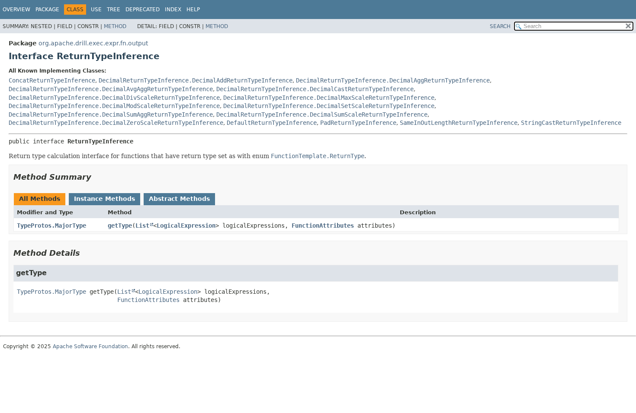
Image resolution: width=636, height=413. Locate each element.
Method (115, 26)
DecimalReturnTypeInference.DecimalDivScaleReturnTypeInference (114, 97)
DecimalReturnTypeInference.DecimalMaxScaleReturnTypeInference (328, 97)
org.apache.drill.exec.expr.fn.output (93, 43)
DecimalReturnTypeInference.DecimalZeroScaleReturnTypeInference (116, 122)
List (142, 225)
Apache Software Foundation (90, 346)
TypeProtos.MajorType (51, 225)
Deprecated (142, 9)
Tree (113, 9)
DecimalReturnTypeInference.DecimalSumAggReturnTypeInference (111, 114)
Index (173, 9)
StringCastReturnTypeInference (571, 122)
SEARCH (500, 26)
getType (120, 225)
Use (96, 9)
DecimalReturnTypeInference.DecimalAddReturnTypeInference (195, 80)
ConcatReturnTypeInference (52, 80)
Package (47, 9)
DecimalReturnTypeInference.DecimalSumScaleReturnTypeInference (321, 114)
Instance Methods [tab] (104, 198)
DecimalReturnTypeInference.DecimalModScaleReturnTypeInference (114, 105)
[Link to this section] (97, 176)
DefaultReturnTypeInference (272, 122)
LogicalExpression (186, 225)
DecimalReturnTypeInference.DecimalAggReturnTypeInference (393, 80)
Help (193, 9)
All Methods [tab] (39, 198)
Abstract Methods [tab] (179, 198)
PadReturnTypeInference (358, 122)
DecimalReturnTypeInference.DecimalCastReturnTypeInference (315, 89)
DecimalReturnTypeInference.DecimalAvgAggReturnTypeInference (111, 89)
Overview (16, 9)
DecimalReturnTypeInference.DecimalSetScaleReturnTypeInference (328, 105)
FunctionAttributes (323, 225)
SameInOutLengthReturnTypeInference (458, 122)
